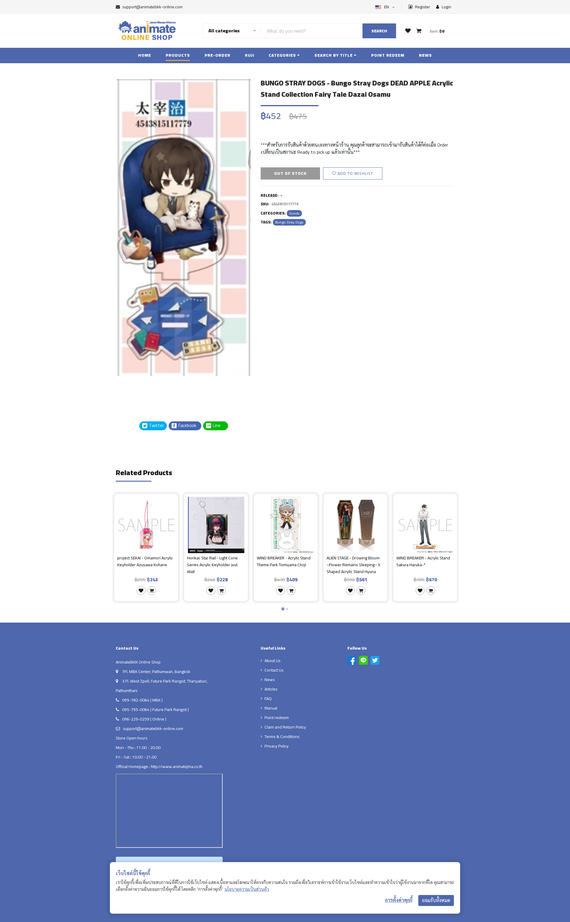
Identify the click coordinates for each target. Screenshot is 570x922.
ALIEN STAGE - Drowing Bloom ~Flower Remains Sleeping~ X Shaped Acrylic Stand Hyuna (353, 565)
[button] (130, 391)
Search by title (334, 55)
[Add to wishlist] (141, 590)
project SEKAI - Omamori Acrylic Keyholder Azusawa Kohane (145, 562)
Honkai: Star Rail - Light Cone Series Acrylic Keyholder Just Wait (212, 565)
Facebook (187, 425)
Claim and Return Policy (285, 727)
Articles (271, 689)
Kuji (249, 55)
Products (178, 55)
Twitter (156, 425)
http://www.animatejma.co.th (176, 766)
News (425, 55)
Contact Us (274, 670)
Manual (271, 708)
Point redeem (387, 55)
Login (446, 7)
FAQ (268, 698)
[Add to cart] (151, 590)
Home (144, 55)
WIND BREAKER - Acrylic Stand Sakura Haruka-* (423, 562)
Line (218, 425)
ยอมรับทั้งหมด (436, 900)
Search (379, 31)
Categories (283, 55)
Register (422, 7)
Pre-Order (217, 55)
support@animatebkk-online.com (152, 7)
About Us (273, 660)
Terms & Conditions (282, 736)
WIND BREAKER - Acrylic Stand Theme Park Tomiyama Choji (284, 562)
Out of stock (290, 173)
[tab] (282, 608)
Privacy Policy (277, 746)
